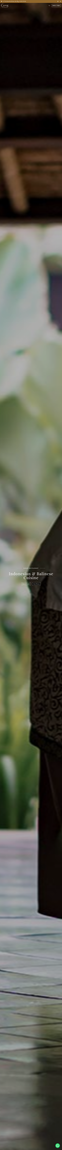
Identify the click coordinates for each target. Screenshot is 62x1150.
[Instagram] (58, 1)
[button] (57, 1145)
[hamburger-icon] (49, 5)
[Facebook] (60, 1)
